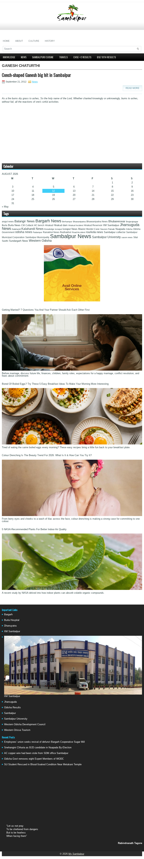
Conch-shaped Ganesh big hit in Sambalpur (36, 74)
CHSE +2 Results (82, 57)
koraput (58, 229)
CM (23, 225)
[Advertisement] (72, 30)
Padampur (37, 232)
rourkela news (94, 232)
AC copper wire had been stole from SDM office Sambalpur (36, 753)
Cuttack (29, 225)
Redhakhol (65, 232)
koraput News (70, 229)
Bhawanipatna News (97, 221)
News (23, 57)
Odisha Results (12, 707)
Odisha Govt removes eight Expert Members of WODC (34, 758)
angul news (8, 221)
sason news (127, 237)
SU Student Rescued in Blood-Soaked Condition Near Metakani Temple (43, 764)
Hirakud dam (61, 225)
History (50, 41)
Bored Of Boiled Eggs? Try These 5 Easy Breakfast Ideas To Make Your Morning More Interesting (55, 383)
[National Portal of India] (72, 300)
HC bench (39, 225)
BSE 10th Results (106, 57)
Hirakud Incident (75, 225)
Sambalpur (10, 713)
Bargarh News (48, 221)
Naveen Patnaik (107, 229)
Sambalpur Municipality (37, 237)
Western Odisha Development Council (24, 724)
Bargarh (8, 614)
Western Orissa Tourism (17, 730)
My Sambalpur (76, 853)
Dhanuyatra (10, 625)
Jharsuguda (10, 701)
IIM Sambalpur (111, 225)
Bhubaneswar (116, 221)
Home (6, 41)
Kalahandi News (32, 228)
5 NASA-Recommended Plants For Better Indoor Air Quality (34, 529)
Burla (4, 225)
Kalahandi (16, 229)
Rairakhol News (51, 232)
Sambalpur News (70, 236)
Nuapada (120, 229)
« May (5, 206)
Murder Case (93, 229)
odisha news (23, 232)
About (19, 41)
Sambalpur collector (114, 232)
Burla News (14, 225)
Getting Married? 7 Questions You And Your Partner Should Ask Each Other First (46, 309)
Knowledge (9, 57)
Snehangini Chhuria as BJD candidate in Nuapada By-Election (37, 747)
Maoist (82, 229)
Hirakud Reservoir (93, 225)
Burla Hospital (11, 620)
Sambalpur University (106, 237)
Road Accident (78, 232)
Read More (132, 88)
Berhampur (67, 221)
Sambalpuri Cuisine (42, 57)
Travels (63, 57)
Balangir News (24, 221)
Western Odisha (40, 240)
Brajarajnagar (132, 221)
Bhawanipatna (79, 221)
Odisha (129, 229)
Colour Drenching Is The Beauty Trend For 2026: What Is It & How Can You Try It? (47, 455)
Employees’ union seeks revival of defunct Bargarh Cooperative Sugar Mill (44, 741)
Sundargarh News (18, 241)
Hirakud (49, 225)
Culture (33, 41)
